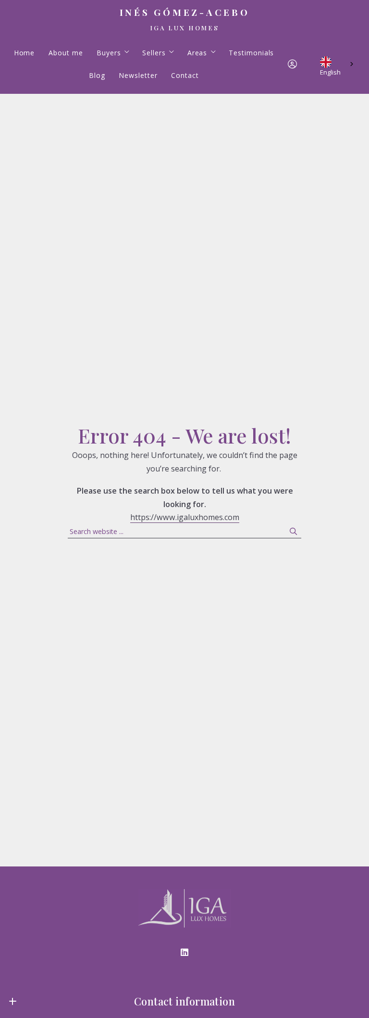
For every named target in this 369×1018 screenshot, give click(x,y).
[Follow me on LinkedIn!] (184, 952)
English (330, 70)
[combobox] (337, 64)
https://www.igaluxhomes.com (184, 517)
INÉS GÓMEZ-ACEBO (185, 12)
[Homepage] (184, 908)
